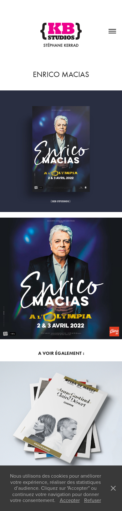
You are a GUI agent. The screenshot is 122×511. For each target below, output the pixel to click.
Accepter (70, 500)
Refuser (92, 500)
